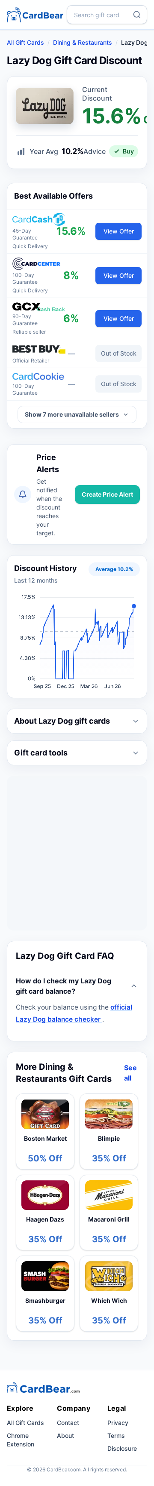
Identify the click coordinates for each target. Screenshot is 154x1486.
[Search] (137, 14)
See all (130, 1072)
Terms (116, 1435)
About (65, 1435)
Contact (68, 1422)
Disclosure (122, 1448)
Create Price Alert (107, 494)
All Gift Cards (25, 42)
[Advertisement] (77, 853)
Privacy (117, 1422)
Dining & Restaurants (82, 42)
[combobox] (107, 14)
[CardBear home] (35, 14)
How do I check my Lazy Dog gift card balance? (63, 985)
